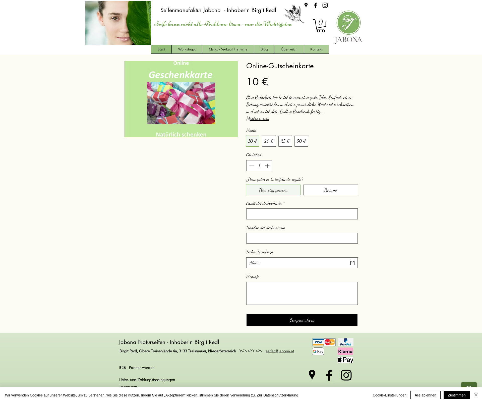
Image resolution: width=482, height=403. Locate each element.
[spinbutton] (259, 165)
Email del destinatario (265, 203)
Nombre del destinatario (265, 227)
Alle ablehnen (425, 394)
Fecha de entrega (259, 251)
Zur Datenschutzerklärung (277, 394)
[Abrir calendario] (352, 263)
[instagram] (325, 5)
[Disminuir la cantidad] (251, 165)
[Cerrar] (476, 395)
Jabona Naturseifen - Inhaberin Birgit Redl (170, 342)
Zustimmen (457, 394)
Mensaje (252, 276)
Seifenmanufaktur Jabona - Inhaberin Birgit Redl (219, 10)
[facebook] (315, 5)
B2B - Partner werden (136, 367)
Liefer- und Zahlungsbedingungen (147, 379)
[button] (321, 25)
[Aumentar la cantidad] (268, 165)
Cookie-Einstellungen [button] (389, 394)
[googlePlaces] (306, 5)
